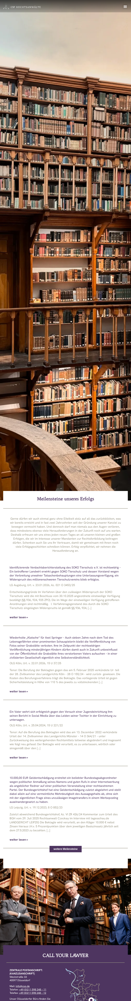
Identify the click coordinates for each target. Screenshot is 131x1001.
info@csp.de (23, 986)
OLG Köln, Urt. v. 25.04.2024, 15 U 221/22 (36, 725)
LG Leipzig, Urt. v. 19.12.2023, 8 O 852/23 (36, 807)
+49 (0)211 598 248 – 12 (32, 993)
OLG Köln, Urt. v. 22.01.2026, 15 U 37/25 (35, 663)
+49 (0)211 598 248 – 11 (32, 989)
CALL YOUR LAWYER (66, 955)
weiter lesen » (19, 617)
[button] (125, 6)
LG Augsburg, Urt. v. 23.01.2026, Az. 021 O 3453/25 (42, 585)
